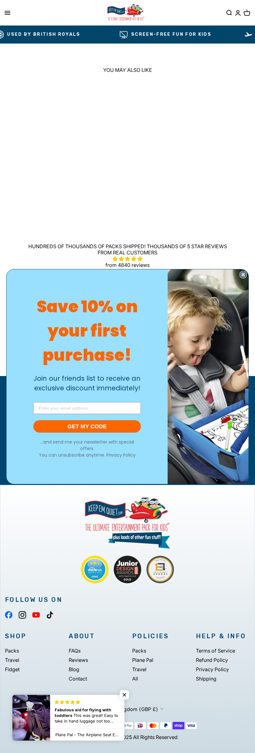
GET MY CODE (87, 426)
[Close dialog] (243, 275)
